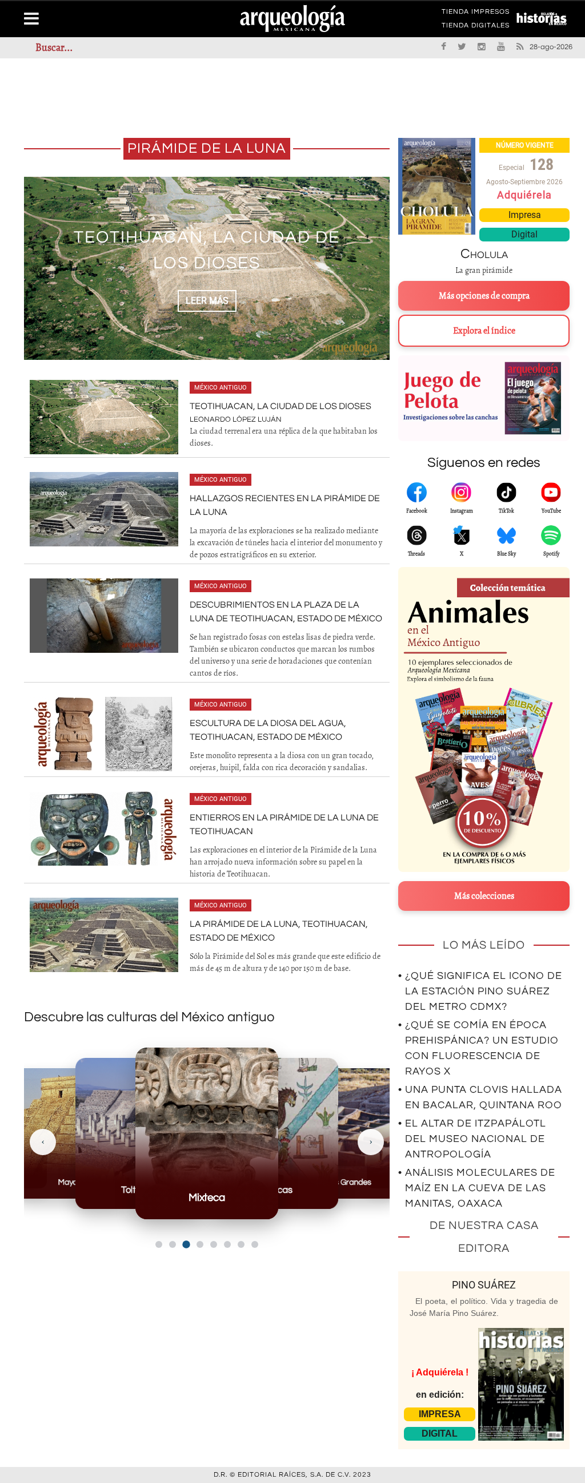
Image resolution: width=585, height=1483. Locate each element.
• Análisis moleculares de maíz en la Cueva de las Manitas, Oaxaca (476, 1188)
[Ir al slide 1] (158, 1244)
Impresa (524, 214)
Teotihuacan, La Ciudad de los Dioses (280, 406)
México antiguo (220, 387)
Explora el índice (484, 330)
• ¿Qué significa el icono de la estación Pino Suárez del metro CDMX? (480, 991)
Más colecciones (484, 896)
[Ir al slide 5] (213, 1244)
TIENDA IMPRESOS (476, 13)
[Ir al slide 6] (227, 1244)
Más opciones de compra (484, 296)
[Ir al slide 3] (186, 1244)
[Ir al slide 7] (241, 1244)
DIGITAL (440, 1433)
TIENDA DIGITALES (476, 27)
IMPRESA (440, 1414)
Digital (524, 234)
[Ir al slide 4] (200, 1244)
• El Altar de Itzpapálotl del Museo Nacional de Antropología (472, 1139)
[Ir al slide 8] (254, 1244)
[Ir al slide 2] (172, 1244)
